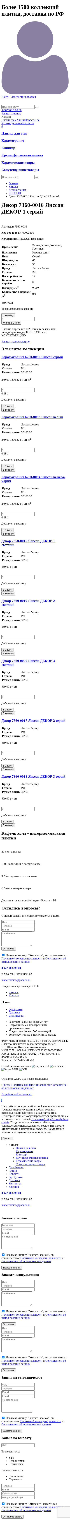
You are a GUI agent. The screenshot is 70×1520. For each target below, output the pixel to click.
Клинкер (8, 148)
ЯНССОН (15, 193)
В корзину (8, 315)
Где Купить (15, 1009)
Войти (5, 96)
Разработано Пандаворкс (16, 1094)
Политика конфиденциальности (31, 1084)
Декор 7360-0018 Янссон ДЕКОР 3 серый (33, 776)
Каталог (13, 186)
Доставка (14, 1012)
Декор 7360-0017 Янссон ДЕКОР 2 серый (33, 720)
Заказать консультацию (15, 341)
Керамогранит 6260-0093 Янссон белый (32, 417)
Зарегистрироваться (23, 96)
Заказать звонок (11, 113)
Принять (7, 1138)
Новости (14, 995)
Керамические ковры (18, 162)
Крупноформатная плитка (22, 155)
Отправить (8, 948)
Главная (13, 183)
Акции (13, 1170)
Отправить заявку (12, 1516)
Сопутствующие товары (20, 170)
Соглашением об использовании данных (26, 1261)
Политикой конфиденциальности (21, 958)
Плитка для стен (14, 133)
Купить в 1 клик (11, 322)
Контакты (15, 1183)
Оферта (6, 1084)
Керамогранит (12, 140)
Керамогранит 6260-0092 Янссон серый (32, 357)
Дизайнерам (16, 1015)
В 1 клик (7, 406)
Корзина (14, 1186)
